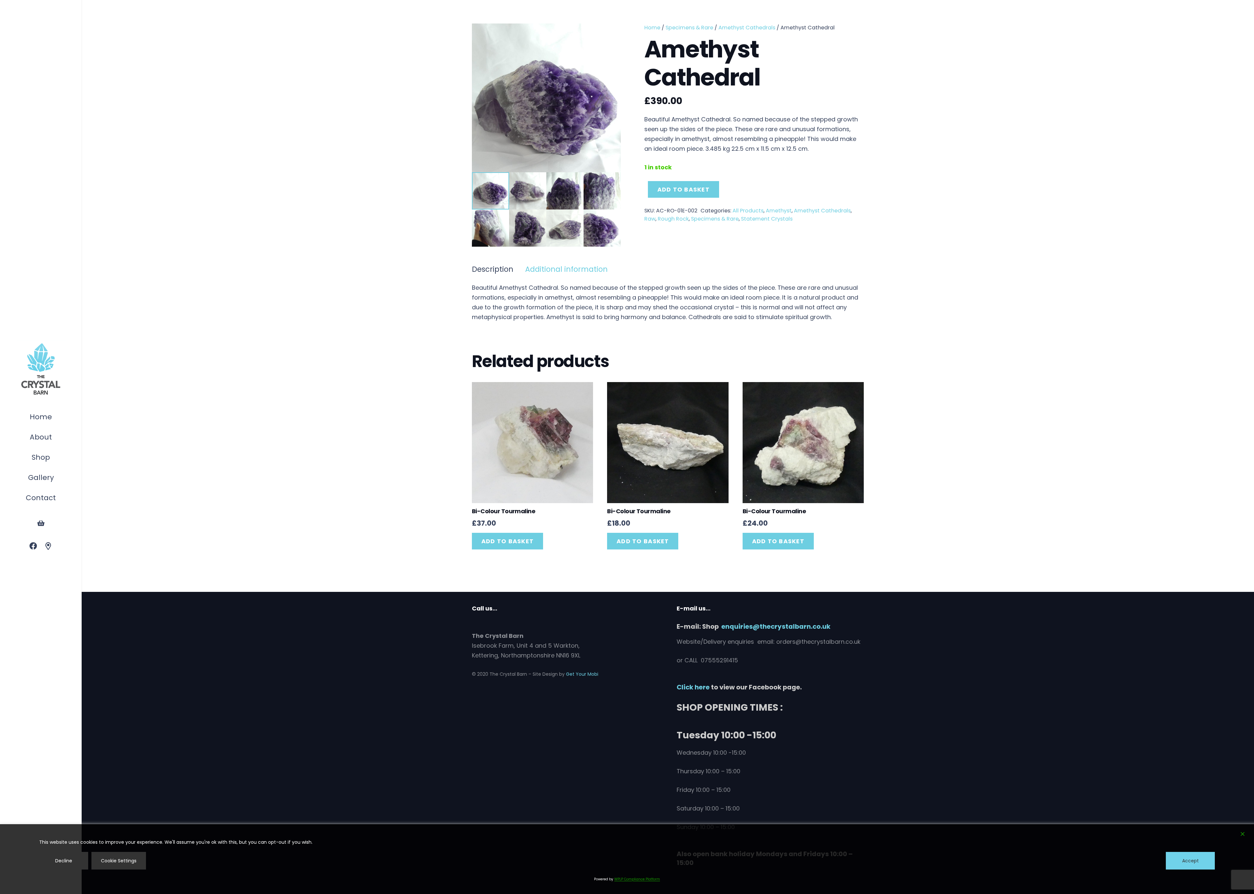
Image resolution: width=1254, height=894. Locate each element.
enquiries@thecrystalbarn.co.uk (775, 626)
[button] (53, 458)
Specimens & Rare (689, 27)
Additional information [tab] (566, 269)
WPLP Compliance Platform (637, 879)
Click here (693, 687)
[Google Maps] (48, 546)
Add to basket (683, 189)
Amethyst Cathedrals (746, 27)
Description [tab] (492, 269)
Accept (1190, 860)
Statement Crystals (767, 219)
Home (652, 27)
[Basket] (41, 523)
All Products (748, 210)
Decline (63, 860)
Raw (649, 219)
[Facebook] (33, 546)
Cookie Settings (119, 860)
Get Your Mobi (582, 674)
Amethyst (779, 210)
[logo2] (41, 369)
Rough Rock (673, 219)
